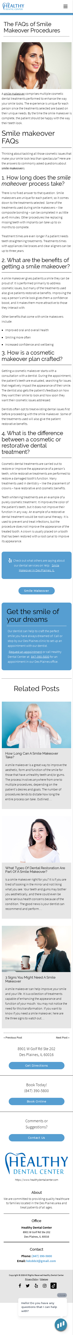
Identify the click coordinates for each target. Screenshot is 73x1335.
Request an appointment (25, 652)
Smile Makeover (36, 591)
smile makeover (14, 93)
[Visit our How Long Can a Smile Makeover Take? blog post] (36, 725)
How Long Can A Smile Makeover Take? (31, 755)
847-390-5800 (40, 657)
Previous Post (13, 1037)
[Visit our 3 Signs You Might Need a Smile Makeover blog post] (36, 949)
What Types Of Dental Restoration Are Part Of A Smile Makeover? (35, 870)
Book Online (36, 1101)
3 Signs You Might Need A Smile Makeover (30, 979)
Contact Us (36, 1138)
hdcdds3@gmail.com (41, 1261)
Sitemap (44, 1279)
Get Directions (36, 1065)
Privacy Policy (31, 1279)
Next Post (62, 1037)
